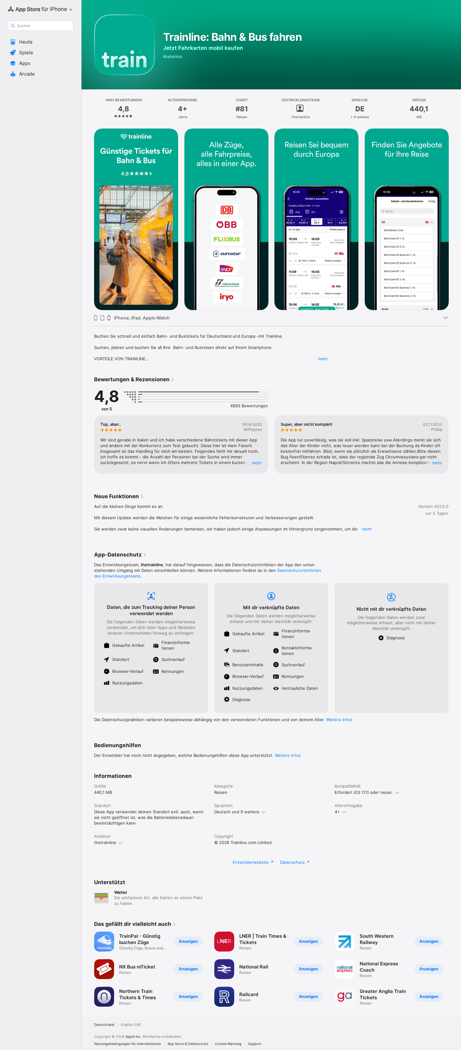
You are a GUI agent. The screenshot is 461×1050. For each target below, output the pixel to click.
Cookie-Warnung (228, 1044)
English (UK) (131, 1024)
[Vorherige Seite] (87, 219)
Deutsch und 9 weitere (236, 811)
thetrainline (105, 842)
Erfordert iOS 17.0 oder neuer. (364, 792)
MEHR (257, 462)
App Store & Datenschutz (187, 1044)
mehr (323, 358)
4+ (337, 811)
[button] (40, 42)
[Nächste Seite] (454, 219)
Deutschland (104, 1024)
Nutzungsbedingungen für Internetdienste (127, 1044)
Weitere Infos (339, 719)
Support (254, 1044)
